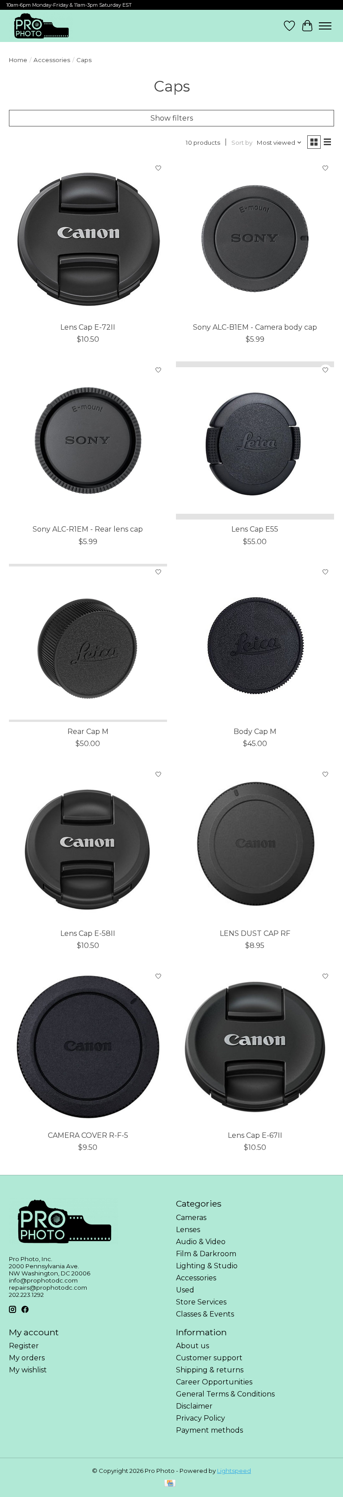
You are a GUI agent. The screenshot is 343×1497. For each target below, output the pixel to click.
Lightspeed (234, 1470)
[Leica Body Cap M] (255, 643)
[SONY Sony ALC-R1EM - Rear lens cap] (88, 440)
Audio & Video (201, 1241)
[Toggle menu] (325, 26)
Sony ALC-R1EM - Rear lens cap (88, 529)
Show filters (172, 118)
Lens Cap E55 (254, 529)
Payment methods (209, 1430)
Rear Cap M (88, 731)
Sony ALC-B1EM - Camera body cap (255, 327)
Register (24, 1346)
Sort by (241, 142)
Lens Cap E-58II (87, 933)
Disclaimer (194, 1406)
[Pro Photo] (41, 26)
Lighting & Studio (207, 1266)
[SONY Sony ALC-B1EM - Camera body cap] (255, 238)
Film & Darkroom (206, 1254)
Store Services (201, 1302)
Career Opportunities (214, 1382)
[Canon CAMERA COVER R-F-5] (88, 1047)
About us (192, 1346)
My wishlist (28, 1370)
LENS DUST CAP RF (255, 933)
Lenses (188, 1229)
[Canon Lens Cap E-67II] (255, 1047)
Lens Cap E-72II (87, 327)
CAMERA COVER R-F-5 (88, 1135)
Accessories (51, 59)
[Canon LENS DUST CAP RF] (255, 845)
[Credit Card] (170, 1484)
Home (18, 59)
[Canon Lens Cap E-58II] (88, 845)
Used (185, 1290)
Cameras (191, 1217)
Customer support (209, 1358)
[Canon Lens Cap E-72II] (88, 238)
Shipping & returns (209, 1370)
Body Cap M (255, 731)
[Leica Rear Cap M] (88, 643)
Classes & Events (205, 1314)
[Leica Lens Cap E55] (255, 440)
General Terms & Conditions (225, 1394)
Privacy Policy (200, 1418)
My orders (27, 1358)
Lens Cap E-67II (255, 1135)
